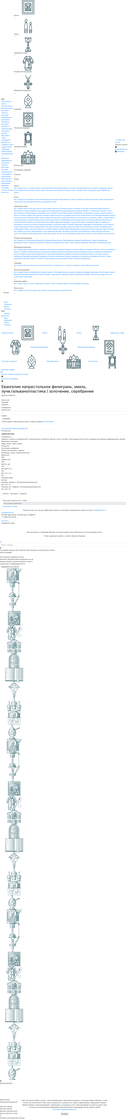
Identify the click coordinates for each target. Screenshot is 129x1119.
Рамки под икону (31, 229)
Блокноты (27, 272)
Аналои (26, 208)
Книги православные (107, 272)
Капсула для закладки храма (44, 215)
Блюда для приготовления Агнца (73, 208)
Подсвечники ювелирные (90, 256)
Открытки (42, 274)
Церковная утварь (21, 374)
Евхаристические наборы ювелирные (79, 249)
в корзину (6, 419)
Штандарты (71, 233)
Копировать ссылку (10, 506)
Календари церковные (90, 272)
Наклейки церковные (29, 274)
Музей (8, 176)
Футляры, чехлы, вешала (71, 243)
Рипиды (55, 229)
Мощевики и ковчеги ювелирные (51, 256)
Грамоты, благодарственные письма (61, 272)
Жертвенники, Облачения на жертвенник (78, 213)
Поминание (64, 274)
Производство (6, 172)
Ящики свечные (70, 283)
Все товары (18, 188)
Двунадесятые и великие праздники (94, 188)
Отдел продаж (6, 129)
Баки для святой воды (37, 208)
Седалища (38, 283)
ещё (1, 372)
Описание (5, 428)
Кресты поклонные (88, 220)
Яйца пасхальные (92, 265)
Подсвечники (40, 227)
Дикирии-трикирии (75, 211)
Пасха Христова (73, 188)
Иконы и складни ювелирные (25, 252)
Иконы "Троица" (29, 188)
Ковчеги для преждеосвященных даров (100, 215)
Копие (16, 218)
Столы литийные (57, 283)
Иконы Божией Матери (58, 188)
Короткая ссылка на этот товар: (15, 500)
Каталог (6, 293)
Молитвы (17, 274)
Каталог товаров (7, 374)
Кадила (30, 215)
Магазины (120, 151)
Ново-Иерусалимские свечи (65, 199)
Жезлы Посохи (57, 213)
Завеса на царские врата (103, 213)
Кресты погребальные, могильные (68, 220)
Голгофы (26, 211)
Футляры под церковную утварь (83, 231)
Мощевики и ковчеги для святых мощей (29, 224)
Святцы (79, 190)
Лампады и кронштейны (72, 222)
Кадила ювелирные (66, 252)
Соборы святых (70, 190)
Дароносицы (47, 211)
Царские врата (66, 290)
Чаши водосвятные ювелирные (57, 258)
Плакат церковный (53, 274)
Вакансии (4, 185)
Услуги (3, 104)
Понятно (64, 1114)
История (4, 170)
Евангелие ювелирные (56, 249)
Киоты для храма (79, 215)
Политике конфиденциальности (64, 1109)
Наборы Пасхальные (92, 274)
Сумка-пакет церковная (23, 277)
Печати (32, 227)
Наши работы (6, 101)
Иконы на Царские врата (92, 190)
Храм (3, 176)
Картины (26, 265)
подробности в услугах (10, 567)
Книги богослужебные (63, 215)
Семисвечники (74, 229)
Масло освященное (102, 222)
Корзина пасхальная (38, 265)
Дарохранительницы (60, 211)
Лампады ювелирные (31, 256)
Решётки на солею (45, 229)
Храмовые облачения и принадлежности (96, 243)
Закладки (78, 272)
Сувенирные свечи (49, 202)
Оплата (11, 428)
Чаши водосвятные (35, 233)
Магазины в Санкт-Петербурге (5, 138)
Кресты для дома (64, 218)
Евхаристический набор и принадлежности (34, 213)
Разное (25, 243)
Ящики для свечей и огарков (87, 233)
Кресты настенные (48, 220)
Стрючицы (27, 231)
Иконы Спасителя (42, 188)
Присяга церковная (76, 274)
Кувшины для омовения (35, 222)
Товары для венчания (36, 243)
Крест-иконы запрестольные (46, 218)
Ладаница (59, 222)
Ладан (52, 222)
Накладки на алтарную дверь (56, 224)
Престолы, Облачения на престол (88, 227)
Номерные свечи (82, 199)
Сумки (83, 265)
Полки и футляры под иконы (65, 227)
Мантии (60, 240)
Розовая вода (63, 229)
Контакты (5, 126)
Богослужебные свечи (31, 199)
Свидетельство (106, 274)
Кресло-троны (28, 283)
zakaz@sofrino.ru (121, 149)
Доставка (17, 428)
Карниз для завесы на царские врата (47, 290)
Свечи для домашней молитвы (30, 202)
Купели (47, 222)
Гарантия (24, 428)
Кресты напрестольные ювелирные (27, 254)
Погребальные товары (88, 240)
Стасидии (47, 283)
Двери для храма (82, 283)
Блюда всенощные (53, 208)
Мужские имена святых (37, 190)
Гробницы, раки (35, 211)
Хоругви (99, 231)
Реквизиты (5, 122)
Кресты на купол (77, 218)
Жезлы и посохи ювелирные (104, 249)
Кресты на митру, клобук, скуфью (96, 218)
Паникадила (87, 224)
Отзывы (10, 190)
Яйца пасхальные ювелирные (80, 258)
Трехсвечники (37, 231)
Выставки (5, 124)
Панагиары (78, 224)
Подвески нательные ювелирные (76, 254)
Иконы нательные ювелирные (47, 252)
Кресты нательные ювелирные (52, 254)
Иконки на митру (20, 215)
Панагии (70, 224)
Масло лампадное (88, 222)
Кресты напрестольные (31, 220)
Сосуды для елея (87, 229)
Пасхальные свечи (96, 199)
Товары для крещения (53, 243)
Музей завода (6, 151)
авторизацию (49, 421)
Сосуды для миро (100, 229)
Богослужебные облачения (33, 240)
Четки (64, 233)
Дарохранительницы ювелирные (35, 249)
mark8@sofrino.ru (99, 510)
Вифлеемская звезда (39, 272)
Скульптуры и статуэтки (63, 265)
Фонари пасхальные (63, 231)
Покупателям (6, 106)
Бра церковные (92, 208)
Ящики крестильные (106, 233)
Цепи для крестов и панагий (34, 258)
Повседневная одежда (71, 240)
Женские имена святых (55, 190)
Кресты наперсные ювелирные (100, 252)
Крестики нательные (27, 218)
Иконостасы (28, 290)
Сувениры (77, 265)
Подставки (49, 227)
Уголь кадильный (49, 231)
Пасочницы (24, 227)
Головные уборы (50, 240)
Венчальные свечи (47, 199)
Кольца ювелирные (81, 252)
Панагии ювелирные (72, 256)
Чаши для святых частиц (52, 233)
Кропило (99, 220)
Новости (4, 165)
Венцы (100, 208)
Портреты (50, 265)
